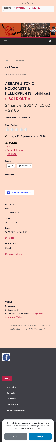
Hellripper (12, 153)
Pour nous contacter (16, 410)
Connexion (11, 393)
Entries (11, 398)
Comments (13, 404)
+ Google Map (36, 313)
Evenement (20, 60)
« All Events (11, 67)
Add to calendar (20, 192)
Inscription (11, 387)
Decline (15, 436)
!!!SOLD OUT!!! (17, 98)
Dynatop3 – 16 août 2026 (28, 7)
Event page (10, 237)
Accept (40, 436)
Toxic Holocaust (15, 150)
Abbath (10, 146)
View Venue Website (14, 317)
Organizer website (13, 253)
